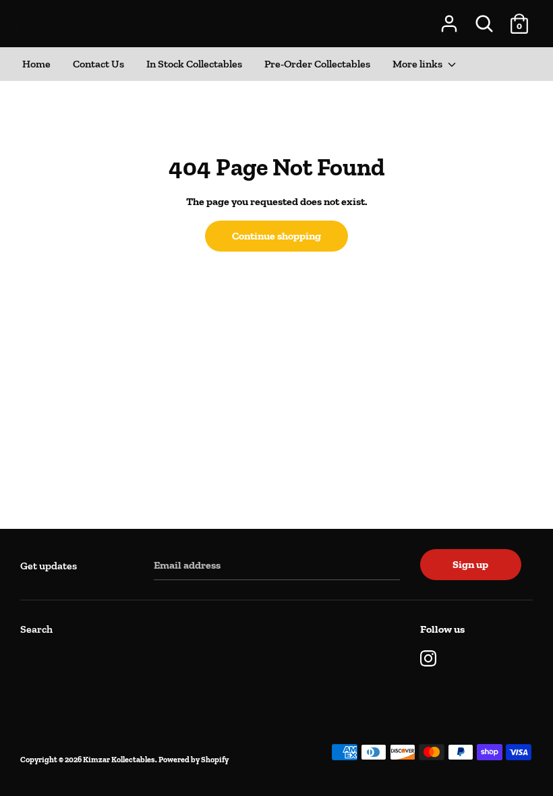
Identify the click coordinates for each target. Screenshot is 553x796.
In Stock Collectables (194, 63)
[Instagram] (428, 656)
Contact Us (98, 63)
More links (418, 63)
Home (36, 63)
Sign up (470, 564)
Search (36, 629)
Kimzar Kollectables (93, 23)
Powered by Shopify (193, 759)
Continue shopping (276, 235)
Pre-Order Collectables (317, 63)
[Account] (449, 18)
